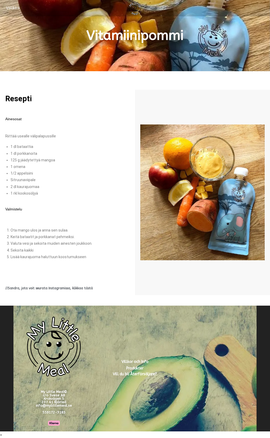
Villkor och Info (135, 361)
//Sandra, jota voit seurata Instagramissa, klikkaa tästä (49, 288)
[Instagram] (216, 367)
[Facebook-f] (196, 367)
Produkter (134, 368)
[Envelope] (235, 367)
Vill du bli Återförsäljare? (135, 374)
